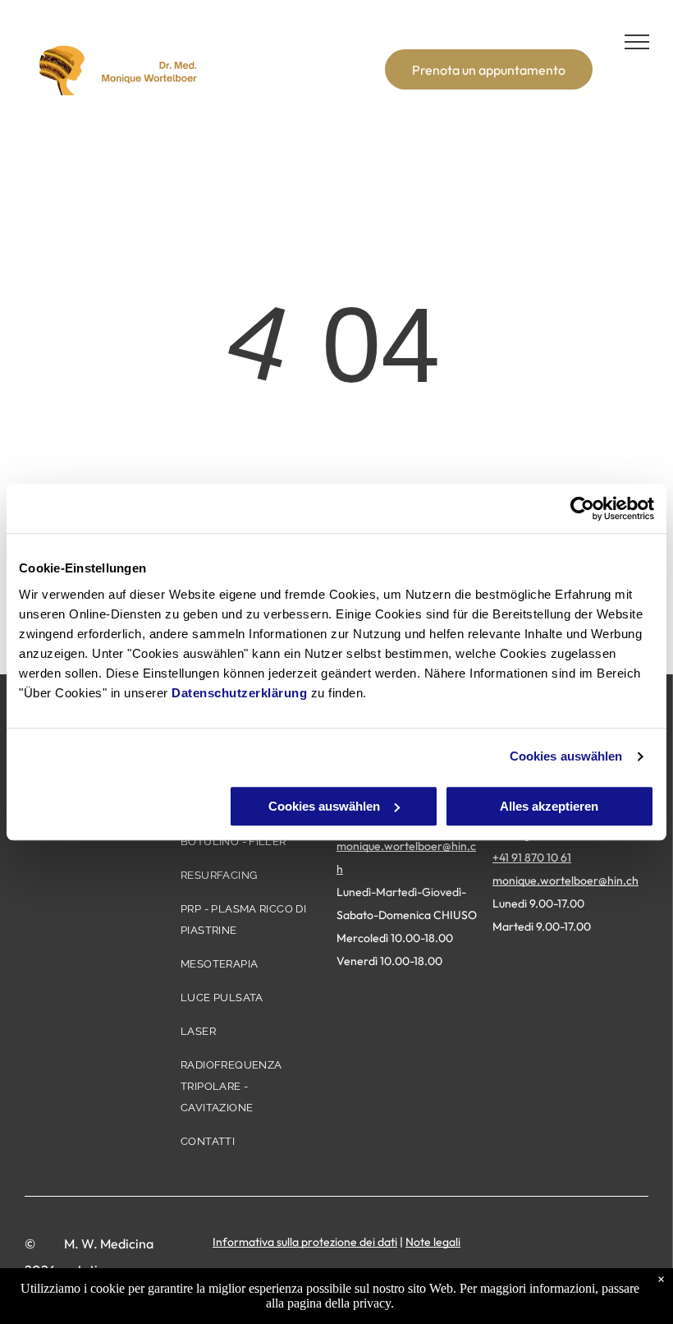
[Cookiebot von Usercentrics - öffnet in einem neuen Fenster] (582, 508)
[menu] (637, 42)
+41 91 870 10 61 (531, 857)
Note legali (432, 1241)
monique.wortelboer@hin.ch (565, 880)
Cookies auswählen (566, 756)
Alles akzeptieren (549, 806)
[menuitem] (249, 848)
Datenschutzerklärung (239, 693)
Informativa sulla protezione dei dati (305, 1241)
